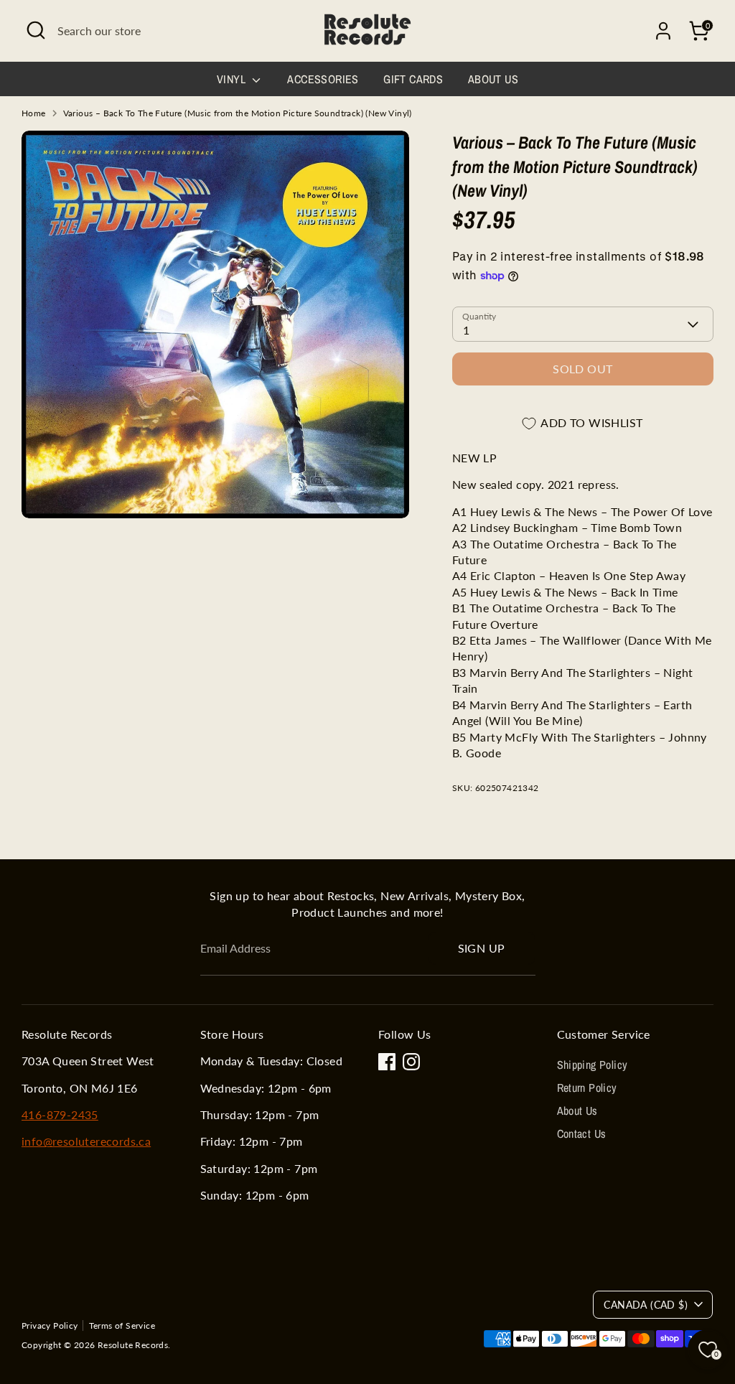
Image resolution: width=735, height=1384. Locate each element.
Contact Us (582, 1133)
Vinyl (232, 79)
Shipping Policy (592, 1064)
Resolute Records (133, 1344)
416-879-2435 (60, 1114)
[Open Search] (36, 30)
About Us (493, 79)
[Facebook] (386, 1061)
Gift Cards (413, 79)
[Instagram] (411, 1061)
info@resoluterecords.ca (86, 1141)
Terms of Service (122, 1325)
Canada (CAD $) (646, 1305)
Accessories (322, 79)
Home (34, 113)
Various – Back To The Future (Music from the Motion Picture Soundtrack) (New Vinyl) (237, 113)
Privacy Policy (50, 1325)
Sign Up (481, 948)
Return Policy (587, 1087)
